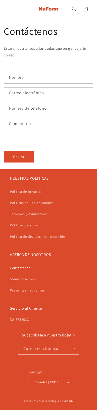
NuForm (39, 401)
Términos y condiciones (29, 214)
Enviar (19, 156)
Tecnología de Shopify (59, 401)
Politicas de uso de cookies (31, 203)
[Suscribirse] (73, 349)
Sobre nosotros (22, 279)
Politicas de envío (24, 225)
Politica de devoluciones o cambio (37, 236)
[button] (9, 8)
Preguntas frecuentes (27, 290)
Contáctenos (20, 268)
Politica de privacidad (27, 191)
